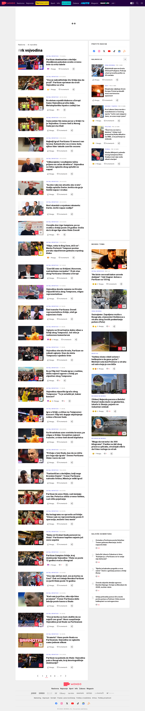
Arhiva (94, 698)
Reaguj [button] (51, 110)
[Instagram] (99, 51)
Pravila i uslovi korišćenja (66, 698)
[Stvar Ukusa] (110, 693)
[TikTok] (114, 51)
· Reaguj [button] (52, 69)
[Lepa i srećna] (71, 693)
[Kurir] (33, 693)
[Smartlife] (80, 693)
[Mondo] (8, 3)
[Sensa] (89, 693)
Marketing (37, 698)
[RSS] (124, 51)
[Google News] (119, 51)
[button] (64, 69)
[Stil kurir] (56, 693)
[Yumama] (99, 693)
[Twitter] (104, 51)
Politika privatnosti (104, 698)
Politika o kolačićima (83, 698)
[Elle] (49, 693)
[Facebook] (94, 51)
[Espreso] (42, 693)
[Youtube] (109, 51)
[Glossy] (62, 693)
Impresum (45, 698)
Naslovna (21, 45)
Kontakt (53, 698)
